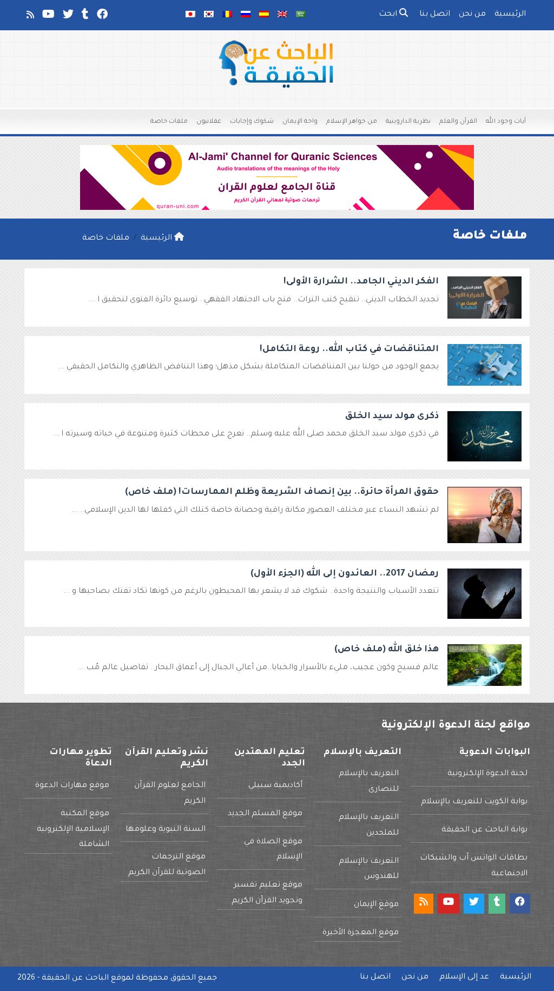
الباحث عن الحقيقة (75, 978)
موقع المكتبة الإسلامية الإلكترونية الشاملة (73, 830)
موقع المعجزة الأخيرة (360, 933)
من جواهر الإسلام (351, 121)
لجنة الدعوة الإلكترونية (487, 774)
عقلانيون (208, 121)
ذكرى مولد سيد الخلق (392, 416)
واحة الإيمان (300, 121)
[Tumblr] (84, 16)
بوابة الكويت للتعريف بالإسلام (474, 802)
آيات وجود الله (506, 121)
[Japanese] (190, 15)
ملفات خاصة (169, 121)
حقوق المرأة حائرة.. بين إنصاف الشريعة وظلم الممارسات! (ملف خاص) (282, 492)
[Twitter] (67, 16)
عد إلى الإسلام (464, 977)
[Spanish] (264, 15)
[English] (282, 15)
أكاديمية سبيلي (275, 786)
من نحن (472, 14)
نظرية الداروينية (408, 121)
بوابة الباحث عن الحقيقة (484, 830)
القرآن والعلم (458, 121)
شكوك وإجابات (252, 121)
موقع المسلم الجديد (265, 814)
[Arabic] (301, 15)
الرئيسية (510, 14)
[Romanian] (227, 15)
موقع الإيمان (376, 905)
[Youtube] (47, 16)
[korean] (209, 15)
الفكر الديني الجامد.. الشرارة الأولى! (361, 282)
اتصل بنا (434, 14)
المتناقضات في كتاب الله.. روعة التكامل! (349, 349)
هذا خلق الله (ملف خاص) (386, 650)
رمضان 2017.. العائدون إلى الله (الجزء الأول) (344, 574)
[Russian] (245, 15)
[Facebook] (101, 16)
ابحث (389, 14)
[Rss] (29, 16)
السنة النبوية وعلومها (166, 829)
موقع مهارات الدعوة (72, 786)
